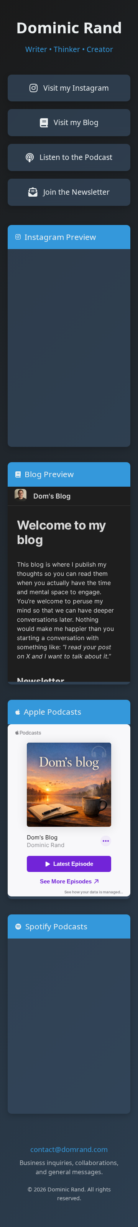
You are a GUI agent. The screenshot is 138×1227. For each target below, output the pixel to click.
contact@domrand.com (69, 1149)
